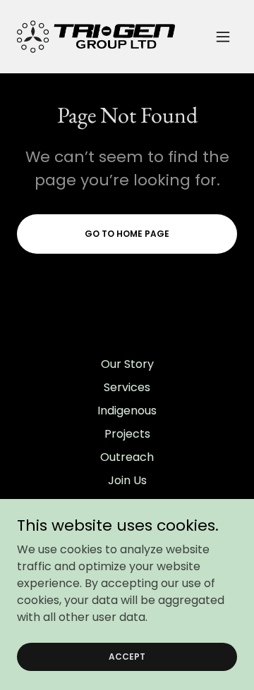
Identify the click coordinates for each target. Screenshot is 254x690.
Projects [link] (127, 434)
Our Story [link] (127, 364)
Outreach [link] (127, 457)
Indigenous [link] (127, 410)
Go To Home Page (127, 234)
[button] (223, 37)
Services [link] (127, 387)
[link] (96, 36)
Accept (127, 656)
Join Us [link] (127, 480)
